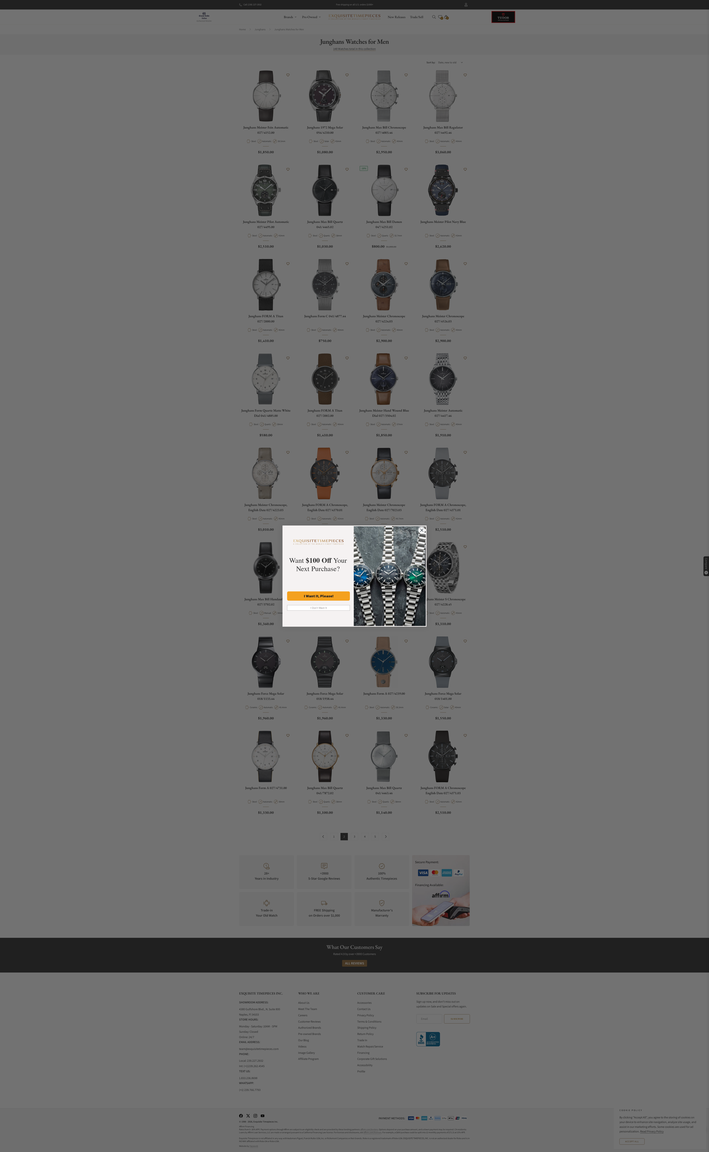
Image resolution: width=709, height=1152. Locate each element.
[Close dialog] (422, 530)
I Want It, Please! (318, 596)
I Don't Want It (318, 607)
